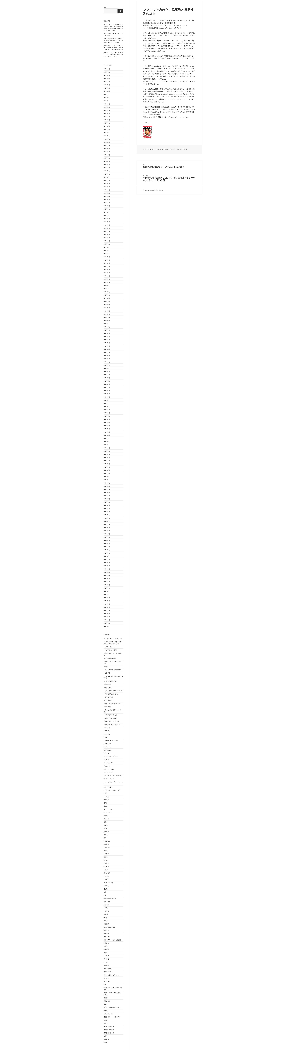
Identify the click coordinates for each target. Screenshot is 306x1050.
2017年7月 (107, 416)
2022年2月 (107, 241)
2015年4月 (107, 502)
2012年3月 (107, 617)
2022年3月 (107, 238)
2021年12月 (107, 247)
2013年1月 (107, 585)
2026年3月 (107, 85)
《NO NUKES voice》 (110, 647)
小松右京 (106, 863)
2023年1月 (107, 206)
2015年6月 (107, 496)
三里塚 (105, 793)
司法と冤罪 (107, 841)
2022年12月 (107, 209)
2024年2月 (107, 164)
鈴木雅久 (106, 1010)
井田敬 (105, 806)
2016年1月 (107, 473)
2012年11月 (107, 591)
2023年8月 (107, 183)
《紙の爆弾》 (107, 707)
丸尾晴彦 (106, 800)
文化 (105, 895)
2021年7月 (107, 263)
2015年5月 (107, 499)
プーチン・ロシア (109, 779)
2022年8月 (107, 222)
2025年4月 (107, 120)
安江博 (105, 860)
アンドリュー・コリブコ (111, 756)
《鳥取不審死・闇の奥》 (111, 715)
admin (159, 149)
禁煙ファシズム (108, 972)
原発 (105, 838)
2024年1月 (107, 168)
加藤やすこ (107, 825)
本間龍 (105, 908)
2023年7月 (107, 187)
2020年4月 (107, 311)
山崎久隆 (106, 876)
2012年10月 (107, 594)
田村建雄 (106, 959)
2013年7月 (107, 566)
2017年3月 (107, 429)
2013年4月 (107, 575)
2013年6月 (107, 569)
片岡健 (105, 946)
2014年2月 (107, 543)
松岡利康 (106, 911)
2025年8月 (107, 107)
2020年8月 (107, 298)
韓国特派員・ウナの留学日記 (112, 1017)
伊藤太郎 (106, 819)
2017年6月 (107, 419)
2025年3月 (107, 123)
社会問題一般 (107, 968)
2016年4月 (107, 464)
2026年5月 (107, 78)
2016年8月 (107, 451)
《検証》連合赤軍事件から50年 (113, 691)
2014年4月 (107, 537)
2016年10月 (107, 445)
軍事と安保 (107, 1001)
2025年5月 (107, 117)
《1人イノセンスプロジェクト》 (113, 638)
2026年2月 (107, 88)
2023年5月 (107, 193)
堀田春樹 (106, 844)
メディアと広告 (108, 787)
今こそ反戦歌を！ (109, 809)
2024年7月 (107, 148)
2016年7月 (107, 454)
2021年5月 (107, 269)
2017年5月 (107, 422)
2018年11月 (107, 365)
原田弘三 (106, 835)
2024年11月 (107, 136)
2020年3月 (107, 314)
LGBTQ (106, 737)
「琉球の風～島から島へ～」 (112, 724)
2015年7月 (107, 492)
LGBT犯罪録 (107, 744)
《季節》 (106, 666)
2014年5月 (107, 534)
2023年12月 (107, 171)
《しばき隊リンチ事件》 (111, 650)
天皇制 (105, 857)
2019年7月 (107, 340)
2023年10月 (107, 177)
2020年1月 (107, 320)
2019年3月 (107, 352)
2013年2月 (107, 582)
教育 (105, 892)
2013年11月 (107, 553)
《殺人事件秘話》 (109, 697)
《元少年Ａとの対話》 (110, 658)
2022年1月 (107, 244)
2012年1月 (107, 623)
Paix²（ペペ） (108, 747)
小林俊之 (106, 867)
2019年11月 (107, 327)
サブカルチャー (108, 766)
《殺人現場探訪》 (109, 700)
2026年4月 (107, 82)
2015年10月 (107, 483)
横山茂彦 (106, 924)
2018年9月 (107, 371)
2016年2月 (107, 470)
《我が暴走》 (107, 684)
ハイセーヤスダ (108, 772)
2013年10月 (107, 556)
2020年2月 (107, 317)
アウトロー (107, 753)
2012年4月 (107, 613)
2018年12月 (107, 362)
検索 (105, 7)
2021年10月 (107, 254)
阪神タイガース (108, 1014)
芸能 (105, 984)
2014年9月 (107, 524)
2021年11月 (107, 250)
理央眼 (105, 952)
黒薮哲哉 (106, 1039)
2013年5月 (107, 572)
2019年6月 (107, 343)
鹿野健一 (106, 1036)
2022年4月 (107, 234)
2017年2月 (107, 432)
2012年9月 (107, 598)
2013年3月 (107, 578)
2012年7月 (107, 604)
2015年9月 (107, 486)
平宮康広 (106, 886)
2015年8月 (107, 489)
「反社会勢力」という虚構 (111, 721)
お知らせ (106, 759)
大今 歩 (106, 851)
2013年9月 (107, 559)
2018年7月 (107, 378)
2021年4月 (107, 273)
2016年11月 (107, 441)
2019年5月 (107, 346)
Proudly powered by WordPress (153, 190)
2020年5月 (107, 308)
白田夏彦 (106, 965)
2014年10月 (107, 521)
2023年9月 (107, 180)
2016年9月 (107, 448)
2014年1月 (107, 547)
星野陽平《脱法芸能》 (110, 898)
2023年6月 (107, 190)
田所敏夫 (106, 956)
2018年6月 (107, 381)
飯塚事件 (106, 1020)
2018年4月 (107, 387)
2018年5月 (107, 384)
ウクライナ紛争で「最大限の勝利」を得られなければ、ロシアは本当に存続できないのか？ (113, 40)
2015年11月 (107, 480)
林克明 (105, 917)
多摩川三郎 (107, 847)
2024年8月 (107, 145)
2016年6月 (107, 457)
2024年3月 (107, 161)
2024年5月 (107, 155)
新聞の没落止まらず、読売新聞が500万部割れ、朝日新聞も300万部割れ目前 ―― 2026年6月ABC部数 (113, 47)
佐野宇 (105, 822)
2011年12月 (107, 626)
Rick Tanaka (107, 750)
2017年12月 (107, 400)
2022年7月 (107, 225)
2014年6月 (107, 531)
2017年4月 (107, 426)
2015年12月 (107, 477)
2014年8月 (107, 527)
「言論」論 (107, 728)
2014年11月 (107, 518)
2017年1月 (107, 435)
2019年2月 (107, 355)
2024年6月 (107, 152)
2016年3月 (107, 467)
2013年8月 (107, 562)
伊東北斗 (106, 816)
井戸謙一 (106, 803)
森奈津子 (106, 921)
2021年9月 (107, 257)
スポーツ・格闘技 (109, 769)
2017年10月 (107, 406)
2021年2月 (107, 279)
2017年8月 (107, 413)
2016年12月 (107, 438)
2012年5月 (107, 610)
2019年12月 (107, 324)
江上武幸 (106, 930)
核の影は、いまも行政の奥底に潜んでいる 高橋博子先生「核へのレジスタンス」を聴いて (113, 54)
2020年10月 (107, 292)
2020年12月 (107, 285)
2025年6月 (107, 113)
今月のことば (107, 812)
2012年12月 (107, 588)
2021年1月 (107, 282)
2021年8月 (107, 260)
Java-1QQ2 (107, 734)
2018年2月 (107, 394)
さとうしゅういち (109, 763)
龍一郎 (105, 1042)
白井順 (105, 962)
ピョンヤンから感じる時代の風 (113, 775)
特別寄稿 (106, 949)
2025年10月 (107, 101)
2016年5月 (107, 461)
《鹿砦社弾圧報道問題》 (111, 718)
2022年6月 (107, 228)
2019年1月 (107, 359)
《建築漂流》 (107, 673)
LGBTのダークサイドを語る (112, 740)
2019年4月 (107, 349)
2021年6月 (107, 266)
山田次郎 (106, 879)
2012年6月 (107, 607)
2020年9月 (107, 295)
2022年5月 (107, 231)
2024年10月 (107, 139)
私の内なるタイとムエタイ (111, 975)
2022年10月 (107, 215)
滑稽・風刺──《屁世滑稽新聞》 (113, 940)
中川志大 (106, 796)
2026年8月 (107, 69)
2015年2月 (107, 508)
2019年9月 (107, 333)
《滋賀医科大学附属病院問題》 (113, 703)
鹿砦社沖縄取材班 (109, 1030)
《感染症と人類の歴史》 (111, 681)
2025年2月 (107, 126)
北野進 (105, 828)
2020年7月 (107, 301)
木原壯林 (106, 905)
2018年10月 (107, 368)
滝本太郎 (106, 943)
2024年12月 (107, 133)
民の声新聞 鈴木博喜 (109, 927)
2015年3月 (107, 505)
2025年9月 (107, 104)
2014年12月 (107, 515)
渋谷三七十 (107, 937)
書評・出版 (107, 902)
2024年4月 (107, 158)
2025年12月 (107, 94)
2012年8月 (107, 601)
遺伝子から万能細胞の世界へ (112, 1007)
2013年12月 (107, 550)
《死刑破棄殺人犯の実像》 (111, 694)
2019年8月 (107, 336)
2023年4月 (107, 196)
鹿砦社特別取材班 (109, 1033)
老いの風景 (107, 981)
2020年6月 (107, 305)
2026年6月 (107, 75)
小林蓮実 (106, 870)
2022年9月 (107, 219)
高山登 (105, 1023)
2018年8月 (107, 375)
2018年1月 (107, 397)
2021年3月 (107, 276)
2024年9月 (107, 142)
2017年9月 (107, 410)
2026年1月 (107, 91)
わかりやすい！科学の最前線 (112, 790)
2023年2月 (107, 203)
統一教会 (106, 978)
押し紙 (105, 889)
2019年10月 (107, 330)
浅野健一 (106, 933)
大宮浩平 (106, 854)
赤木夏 (105, 998)
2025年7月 (107, 110)
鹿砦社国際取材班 (109, 1026)
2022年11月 (107, 212)
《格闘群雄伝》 (108, 688)
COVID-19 (107, 731)
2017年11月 (107, 403)
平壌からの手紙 (108, 882)
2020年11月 (107, 289)
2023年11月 (107, 174)
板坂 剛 (106, 914)
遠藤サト (106, 1004)
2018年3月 (107, 391)
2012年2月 (107, 620)
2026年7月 (107, 72)
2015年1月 (107, 512)
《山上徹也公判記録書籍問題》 (113, 670)
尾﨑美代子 (107, 873)
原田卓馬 (106, 831)
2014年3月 (107, 540)
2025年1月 (107, 129)
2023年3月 (107, 199)
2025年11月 (107, 97)
